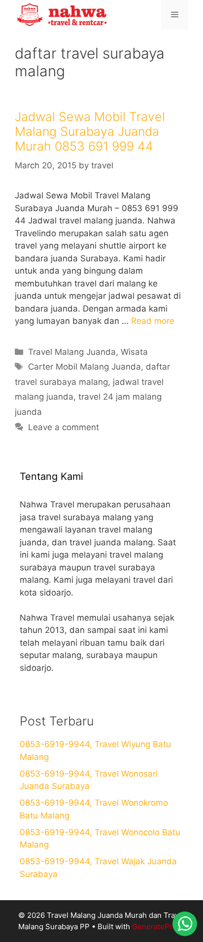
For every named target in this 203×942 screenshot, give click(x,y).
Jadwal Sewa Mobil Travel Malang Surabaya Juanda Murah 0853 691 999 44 (90, 131)
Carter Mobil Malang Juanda (84, 367)
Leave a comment (63, 427)
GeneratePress (158, 926)
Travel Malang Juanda (72, 352)
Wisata (134, 352)
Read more (152, 321)
